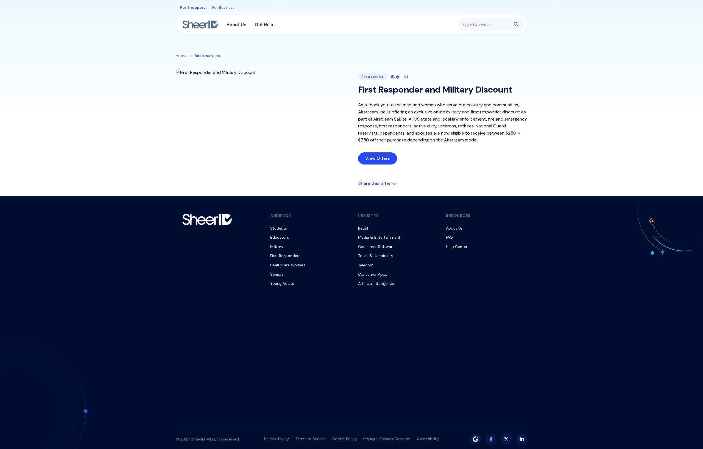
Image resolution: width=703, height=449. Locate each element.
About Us (236, 24)
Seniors (277, 274)
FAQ (449, 237)
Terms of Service (310, 438)
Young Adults (282, 283)
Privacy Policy (276, 438)
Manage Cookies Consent (386, 438)
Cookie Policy (344, 438)
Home (181, 55)
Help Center (456, 246)
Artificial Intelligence (376, 283)
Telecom (365, 265)
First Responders (285, 255)
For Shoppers (193, 7)
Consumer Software (376, 246)
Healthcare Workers (287, 265)
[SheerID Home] (200, 24)
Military (276, 246)
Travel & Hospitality (375, 255)
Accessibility (427, 438)
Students (278, 228)
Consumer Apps (372, 274)
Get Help (264, 24)
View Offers (377, 158)
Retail (363, 228)
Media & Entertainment (379, 237)
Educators (279, 237)
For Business (223, 7)
